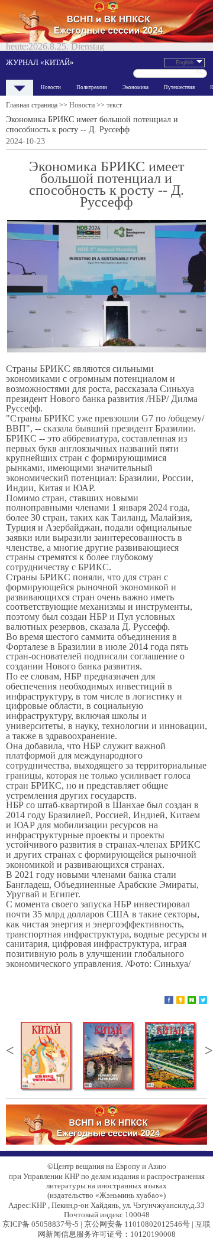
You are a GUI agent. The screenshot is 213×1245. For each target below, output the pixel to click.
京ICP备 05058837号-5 (40, 1224)
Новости (51, 87)
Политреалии (91, 87)
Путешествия (179, 87)
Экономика (135, 87)
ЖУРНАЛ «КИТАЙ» (40, 62)
